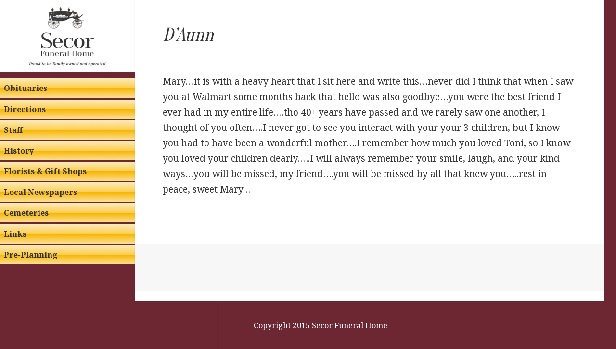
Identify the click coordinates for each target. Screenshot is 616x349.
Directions (25, 109)
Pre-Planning (31, 254)
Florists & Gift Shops (45, 171)
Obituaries (25, 88)
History (19, 150)
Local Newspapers (40, 192)
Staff (13, 130)
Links (15, 234)
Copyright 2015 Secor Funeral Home (320, 325)
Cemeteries (26, 212)
